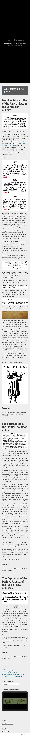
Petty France (15, 40)
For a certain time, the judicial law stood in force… (14, 427)
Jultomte (6, 412)
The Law (4, 414)
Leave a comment (10, 658)
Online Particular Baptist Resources (12, 676)
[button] (12, 705)
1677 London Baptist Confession (18, 412)
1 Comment (9, 570)
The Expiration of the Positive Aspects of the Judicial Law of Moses (14, 583)
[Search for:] (10, 684)
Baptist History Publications (9, 671)
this (19, 147)
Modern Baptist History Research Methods (13, 674)
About (3, 669)
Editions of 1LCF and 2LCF (9, 672)
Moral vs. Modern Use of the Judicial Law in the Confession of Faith (14, 105)
